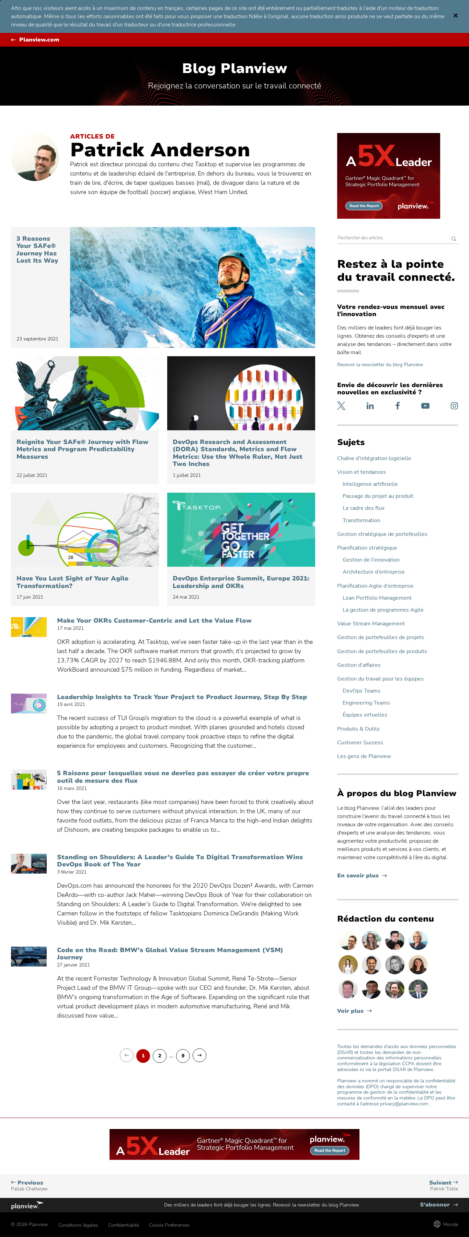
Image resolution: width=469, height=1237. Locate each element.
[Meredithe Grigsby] (372, 949)
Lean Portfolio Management (377, 598)
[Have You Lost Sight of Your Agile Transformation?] (85, 530)
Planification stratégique (367, 548)
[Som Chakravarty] (395, 949)
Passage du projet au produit (378, 496)
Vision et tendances (361, 472)
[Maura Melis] (349, 974)
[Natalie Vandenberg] (418, 974)
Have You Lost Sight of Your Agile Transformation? (72, 582)
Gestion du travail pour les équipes (380, 679)
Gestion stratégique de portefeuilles (382, 534)
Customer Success (360, 743)
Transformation (361, 520)
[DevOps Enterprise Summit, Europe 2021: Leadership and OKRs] (241, 530)
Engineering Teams (366, 703)
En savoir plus (362, 876)
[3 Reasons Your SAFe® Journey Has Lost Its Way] (192, 287)
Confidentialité (123, 1225)
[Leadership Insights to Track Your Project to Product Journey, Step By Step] (29, 703)
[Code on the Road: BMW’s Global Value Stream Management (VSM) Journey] (29, 956)
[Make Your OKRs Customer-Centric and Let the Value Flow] (29, 627)
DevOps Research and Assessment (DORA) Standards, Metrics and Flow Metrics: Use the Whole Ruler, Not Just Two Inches (237, 453)
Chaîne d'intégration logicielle (374, 458)
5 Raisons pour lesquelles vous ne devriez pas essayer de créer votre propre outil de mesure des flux (183, 777)
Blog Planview (234, 68)
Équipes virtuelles (365, 715)
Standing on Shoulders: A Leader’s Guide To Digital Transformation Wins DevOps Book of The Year (180, 861)
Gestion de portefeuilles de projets (380, 637)
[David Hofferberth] (349, 998)
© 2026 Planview (29, 1224)
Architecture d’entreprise (374, 572)
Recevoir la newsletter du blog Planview (380, 364)
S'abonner (439, 1205)
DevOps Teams (361, 691)
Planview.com (39, 40)
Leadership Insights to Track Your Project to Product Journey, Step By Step (182, 697)
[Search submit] (453, 239)
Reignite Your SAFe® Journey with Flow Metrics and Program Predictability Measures (82, 450)
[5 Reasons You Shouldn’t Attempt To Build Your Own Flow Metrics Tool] (29, 780)
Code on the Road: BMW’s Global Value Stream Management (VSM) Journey (170, 954)
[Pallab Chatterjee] (372, 998)
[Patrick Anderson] (349, 949)
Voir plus (350, 1011)
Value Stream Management (371, 624)
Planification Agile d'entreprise (375, 586)
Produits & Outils (358, 729)
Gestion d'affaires (359, 665)
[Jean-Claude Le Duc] (395, 998)
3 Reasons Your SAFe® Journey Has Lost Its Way (38, 250)
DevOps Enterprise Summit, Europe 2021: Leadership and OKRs (241, 582)
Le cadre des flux (364, 508)
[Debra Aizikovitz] (418, 949)
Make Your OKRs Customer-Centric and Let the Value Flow (154, 621)
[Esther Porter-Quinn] (395, 974)
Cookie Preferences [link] (169, 1225)
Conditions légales (78, 1225)
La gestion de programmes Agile (383, 610)
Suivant (443, 1185)
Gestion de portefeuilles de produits (382, 651)
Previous (29, 1185)
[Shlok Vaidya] (372, 974)
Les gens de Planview (364, 756)
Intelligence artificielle (370, 484)
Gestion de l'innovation (371, 560)
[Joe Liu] (418, 998)
